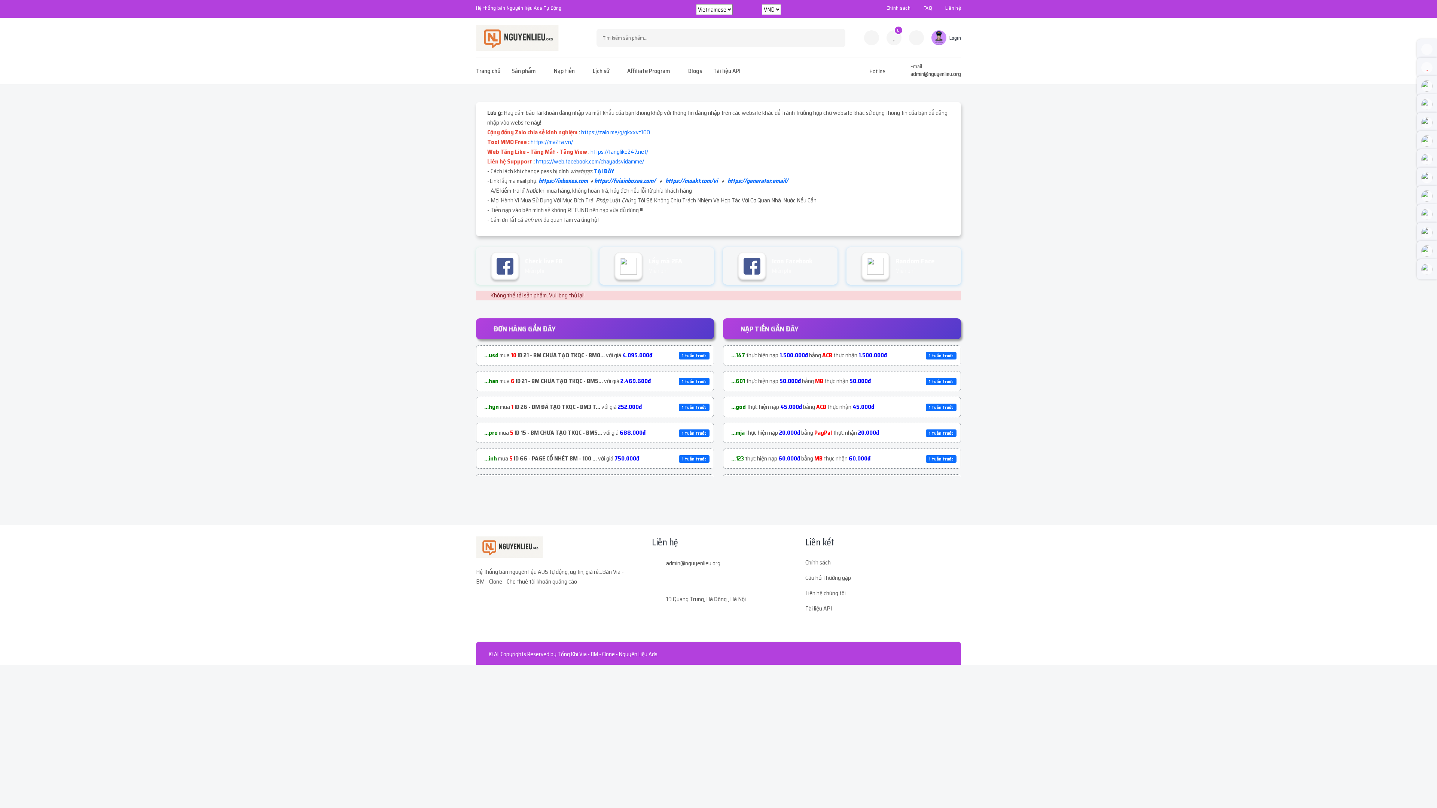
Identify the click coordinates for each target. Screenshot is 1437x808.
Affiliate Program (648, 71)
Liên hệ (953, 8)
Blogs (695, 71)
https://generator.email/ (757, 181)
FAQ (928, 8)
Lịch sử (601, 71)
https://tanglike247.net (618, 151)
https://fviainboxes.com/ (625, 181)
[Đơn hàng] (871, 37)
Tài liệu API (727, 71)
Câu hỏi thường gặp (828, 577)
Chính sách (898, 8)
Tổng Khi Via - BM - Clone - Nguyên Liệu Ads (608, 654)
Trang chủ (488, 71)
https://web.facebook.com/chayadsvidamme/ (590, 161)
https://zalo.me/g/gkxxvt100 (615, 132)
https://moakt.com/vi (691, 181)
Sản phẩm (524, 71)
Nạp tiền (564, 71)
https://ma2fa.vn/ (552, 142)
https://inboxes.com (563, 181)
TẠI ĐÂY (604, 171)
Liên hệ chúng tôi (825, 593)
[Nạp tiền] (916, 37)
